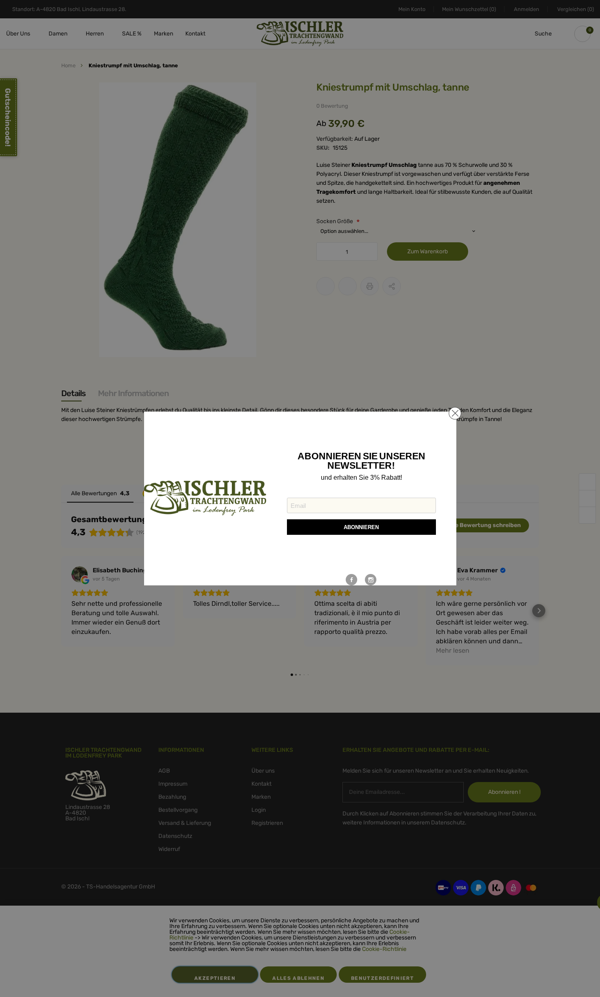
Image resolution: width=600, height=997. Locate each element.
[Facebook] (352, 579)
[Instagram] (371, 579)
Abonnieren (361, 527)
